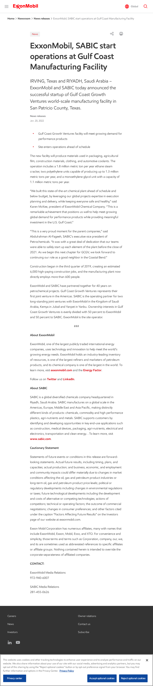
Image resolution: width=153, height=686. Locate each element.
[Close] (147, 660)
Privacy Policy (67, 670)
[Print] (121, 33)
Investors (12, 632)
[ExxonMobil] (27, 6)
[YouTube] (18, 642)
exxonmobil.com (61, 370)
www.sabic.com (40, 439)
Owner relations (87, 616)
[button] (6, 6)
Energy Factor (92, 370)
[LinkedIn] (9, 642)
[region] (76, 670)
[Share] (112, 33)
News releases (42, 18)
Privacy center (14, 678)
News (35, 34)
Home (10, 18)
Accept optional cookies (102, 678)
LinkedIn (68, 379)
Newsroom (24, 18)
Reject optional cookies (133, 678)
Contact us (84, 624)
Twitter (52, 379)
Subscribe (83, 632)
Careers (11, 616)
